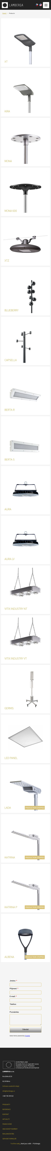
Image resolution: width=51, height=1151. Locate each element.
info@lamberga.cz (8, 1091)
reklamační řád (8, 1134)
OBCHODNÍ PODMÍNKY (10, 1129)
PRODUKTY (6, 1104)
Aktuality (6, 1119)
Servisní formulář (9, 1139)
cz (37, 5)
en (40, 5)
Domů (4, 13)
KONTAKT (5, 1114)
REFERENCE (6, 1109)
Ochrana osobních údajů (10, 1086)
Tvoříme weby (15, 1144)
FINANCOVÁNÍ (7, 1124)
